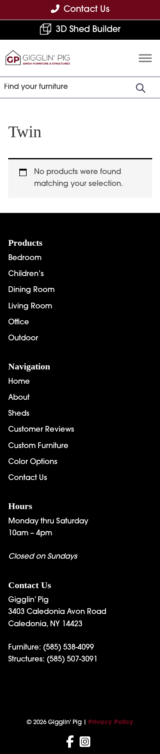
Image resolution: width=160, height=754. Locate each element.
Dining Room (31, 290)
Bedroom (24, 258)
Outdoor (23, 338)
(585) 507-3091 (72, 659)
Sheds (19, 414)
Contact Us (27, 478)
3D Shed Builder (88, 29)
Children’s (26, 274)
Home (19, 382)
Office (18, 322)
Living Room (30, 306)
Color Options (32, 462)
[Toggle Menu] (145, 58)
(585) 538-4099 (68, 648)
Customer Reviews (41, 430)
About (19, 398)
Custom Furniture (38, 446)
